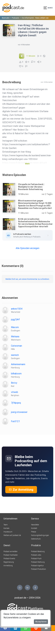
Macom (15, 327)
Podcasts (15, 18)
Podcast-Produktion (38, 569)
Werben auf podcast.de (12, 535)
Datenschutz (36, 539)
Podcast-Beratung (38, 551)
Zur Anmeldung (23, 489)
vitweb (14, 392)
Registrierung (9, 562)
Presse (33, 532)
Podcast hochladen (11, 555)
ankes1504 (16, 308)
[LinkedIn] (27, 587)
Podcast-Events (9, 559)
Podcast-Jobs (36, 555)
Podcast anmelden (10, 551)
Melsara (15, 336)
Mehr (27, 164)
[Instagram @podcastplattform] (19, 587)
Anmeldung (8, 566)
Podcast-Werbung (38, 562)
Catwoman (16, 345)
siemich (15, 355)
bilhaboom (16, 373)
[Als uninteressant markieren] (44, 56)
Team (6, 525)
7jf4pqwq (16, 402)
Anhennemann (18, 364)
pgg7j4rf (15, 319)
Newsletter (35, 525)
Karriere (6, 528)
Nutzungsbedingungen (40, 535)
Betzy (14, 382)
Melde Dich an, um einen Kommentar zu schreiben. (28, 279)
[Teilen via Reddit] (36, 628)
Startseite (5, 18)
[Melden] (26, 66)
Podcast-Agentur (37, 566)
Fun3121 (15, 421)
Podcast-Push (36, 559)
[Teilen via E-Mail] (46, 628)
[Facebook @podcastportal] (35, 587)
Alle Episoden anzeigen (27, 248)
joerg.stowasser (19, 412)
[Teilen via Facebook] (5, 628)
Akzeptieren (41, 621)
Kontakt (34, 528)
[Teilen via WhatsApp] (26, 628)
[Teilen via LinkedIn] (15, 628)
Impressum (8, 532)
